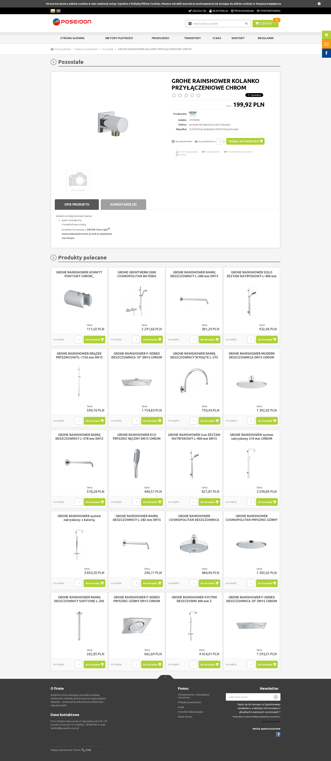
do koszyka (93, 339)
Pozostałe (107, 49)
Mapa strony (185, 716)
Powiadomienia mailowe (240, 152)
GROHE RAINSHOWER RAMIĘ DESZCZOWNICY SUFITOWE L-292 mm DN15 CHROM (79, 601)
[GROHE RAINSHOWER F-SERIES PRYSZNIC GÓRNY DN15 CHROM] (137, 626)
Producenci (160, 38)
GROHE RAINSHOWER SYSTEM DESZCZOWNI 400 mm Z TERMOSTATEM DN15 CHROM (194, 601)
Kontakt (238, 38)
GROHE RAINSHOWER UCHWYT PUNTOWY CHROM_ (79, 274)
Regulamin (266, 38)
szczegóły (58, 339)
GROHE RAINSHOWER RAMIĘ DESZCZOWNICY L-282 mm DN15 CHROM (137, 519)
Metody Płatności (119, 38)
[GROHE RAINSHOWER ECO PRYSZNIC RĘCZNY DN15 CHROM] (137, 463)
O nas (217, 38)
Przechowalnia (244, 11)
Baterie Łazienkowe (86, 49)
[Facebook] (278, 734)
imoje (181, 707)
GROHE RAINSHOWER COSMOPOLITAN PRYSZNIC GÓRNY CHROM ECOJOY (252, 519)
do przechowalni (183, 141)
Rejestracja (220, 11)
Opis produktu (76, 204)
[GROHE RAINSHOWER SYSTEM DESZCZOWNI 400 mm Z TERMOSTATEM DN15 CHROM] (194, 626)
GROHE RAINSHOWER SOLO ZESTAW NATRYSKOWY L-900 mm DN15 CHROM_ (252, 276)
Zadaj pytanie (213, 152)
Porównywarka (270, 11)
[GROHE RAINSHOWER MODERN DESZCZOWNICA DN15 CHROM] (252, 382)
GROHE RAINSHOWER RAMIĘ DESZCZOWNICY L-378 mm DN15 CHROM (79, 438)
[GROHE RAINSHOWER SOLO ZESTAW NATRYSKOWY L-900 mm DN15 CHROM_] (252, 301)
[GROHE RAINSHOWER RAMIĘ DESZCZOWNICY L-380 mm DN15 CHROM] (194, 301)
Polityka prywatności (189, 702)
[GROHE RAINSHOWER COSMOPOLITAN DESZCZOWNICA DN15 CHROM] (194, 545)
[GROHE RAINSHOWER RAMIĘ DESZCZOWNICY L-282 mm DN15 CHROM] (137, 545)
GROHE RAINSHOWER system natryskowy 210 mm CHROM (251, 436)
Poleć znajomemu (188, 152)
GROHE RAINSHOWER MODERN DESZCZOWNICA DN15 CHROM (252, 355)
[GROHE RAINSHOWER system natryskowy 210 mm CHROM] (252, 463)
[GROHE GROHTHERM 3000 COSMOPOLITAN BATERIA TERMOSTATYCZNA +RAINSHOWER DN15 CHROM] (137, 301)
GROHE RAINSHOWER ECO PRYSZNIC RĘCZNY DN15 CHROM (137, 436)
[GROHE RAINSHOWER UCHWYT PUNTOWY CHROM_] (79, 301)
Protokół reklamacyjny (190, 711)
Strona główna (72, 38)
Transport (192, 38)
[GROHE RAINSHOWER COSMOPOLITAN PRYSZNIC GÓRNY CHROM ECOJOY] (252, 545)
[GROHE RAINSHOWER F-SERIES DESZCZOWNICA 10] (137, 382)
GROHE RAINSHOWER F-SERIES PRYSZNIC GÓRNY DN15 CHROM (136, 599)
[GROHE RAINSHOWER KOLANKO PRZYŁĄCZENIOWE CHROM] (112, 124)
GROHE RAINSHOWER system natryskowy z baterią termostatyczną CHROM (79, 519)
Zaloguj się (199, 11)
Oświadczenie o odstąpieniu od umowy (193, 696)
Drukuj (182, 154)
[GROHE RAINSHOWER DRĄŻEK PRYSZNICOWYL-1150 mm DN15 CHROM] (79, 382)
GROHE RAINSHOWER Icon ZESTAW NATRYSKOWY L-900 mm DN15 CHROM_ (194, 438)
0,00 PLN (266, 23)
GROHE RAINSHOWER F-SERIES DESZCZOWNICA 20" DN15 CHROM (251, 599)
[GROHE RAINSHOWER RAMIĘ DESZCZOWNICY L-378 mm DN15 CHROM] (79, 463)
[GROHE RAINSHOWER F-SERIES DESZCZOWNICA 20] (252, 626)
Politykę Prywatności (271, 721)
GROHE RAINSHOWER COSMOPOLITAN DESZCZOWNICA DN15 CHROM (194, 519)
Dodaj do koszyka (244, 141)
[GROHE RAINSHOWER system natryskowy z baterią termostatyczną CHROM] (79, 545)
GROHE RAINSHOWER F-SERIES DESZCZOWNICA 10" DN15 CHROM (136, 355)
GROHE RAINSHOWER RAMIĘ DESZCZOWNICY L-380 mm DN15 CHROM (194, 276)
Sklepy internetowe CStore (66, 750)
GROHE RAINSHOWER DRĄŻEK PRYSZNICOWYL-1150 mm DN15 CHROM (79, 357)
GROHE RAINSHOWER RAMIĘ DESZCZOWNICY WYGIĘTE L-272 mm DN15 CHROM (194, 357)
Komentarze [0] (123, 204)
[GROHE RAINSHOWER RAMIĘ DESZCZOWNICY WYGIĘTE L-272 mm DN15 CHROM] (194, 382)
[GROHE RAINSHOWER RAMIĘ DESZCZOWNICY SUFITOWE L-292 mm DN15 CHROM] (79, 626)
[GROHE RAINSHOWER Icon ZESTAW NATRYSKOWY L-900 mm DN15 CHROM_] (194, 463)
